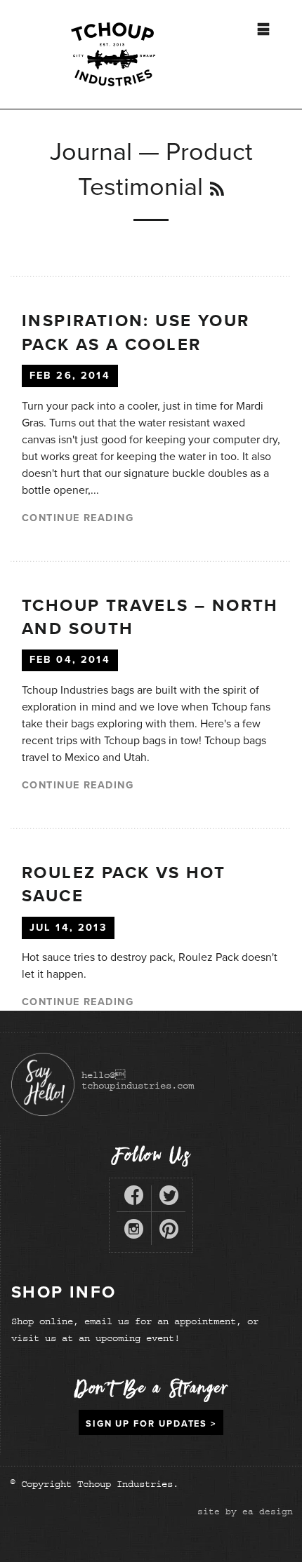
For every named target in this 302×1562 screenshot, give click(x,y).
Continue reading (77, 518)
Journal (91, 152)
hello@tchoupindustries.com (137, 1080)
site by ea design (245, 1511)
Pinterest (168, 1231)
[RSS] (217, 190)
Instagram (133, 1231)
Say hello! (42, 1084)
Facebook (133, 1198)
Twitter (168, 1198)
